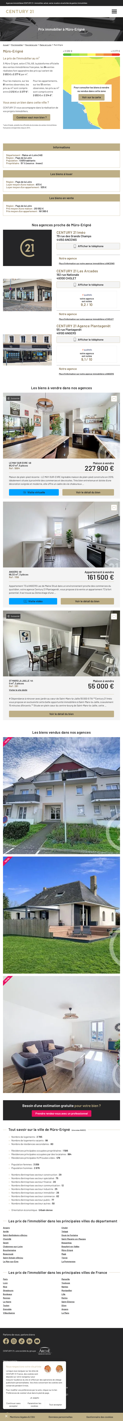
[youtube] (37, 1341)
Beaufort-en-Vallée (70, 1246)
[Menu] (114, 11)
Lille (63, 1294)
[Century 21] (20, 11)
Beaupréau (67, 1242)
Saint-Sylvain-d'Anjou (13, 1257)
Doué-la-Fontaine (70, 1235)
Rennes (6, 1298)
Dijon (64, 1305)
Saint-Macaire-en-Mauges (74, 1239)
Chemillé (7, 1239)
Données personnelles (60, 1416)
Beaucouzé (8, 1254)
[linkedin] (29, 1341)
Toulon (6, 1305)
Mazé (64, 1254)
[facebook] (6, 1341)
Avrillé (6, 1231)
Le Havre (7, 1301)
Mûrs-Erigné (67, 1250)
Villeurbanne (9, 1313)
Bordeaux (7, 1294)
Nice (5, 1286)
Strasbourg (8, 1290)
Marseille (66, 1279)
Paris (5, 1279)
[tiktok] (22, 1341)
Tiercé (65, 1257)
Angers (6, 1227)
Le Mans (65, 1313)
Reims (65, 1298)
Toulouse (66, 1283)
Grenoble (7, 1309)
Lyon (5, 1283)
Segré (6, 1242)
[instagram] (14, 1341)
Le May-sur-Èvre (10, 1261)
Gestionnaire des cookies (99, 1416)
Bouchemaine (9, 1250)
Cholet (65, 1227)
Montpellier (67, 1290)
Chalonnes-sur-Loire (13, 1246)
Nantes (65, 1286)
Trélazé (65, 1231)
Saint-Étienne (68, 1301)
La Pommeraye (68, 1261)
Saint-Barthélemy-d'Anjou (15, 1235)
